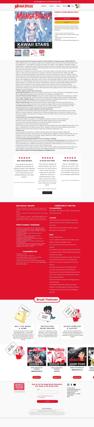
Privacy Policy (53, 420)
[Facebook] (71, 394)
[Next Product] (91, 366)
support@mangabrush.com (39, 225)
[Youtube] (74, 394)
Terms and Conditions (42, 420)
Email (38, 398)
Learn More (59, 20)
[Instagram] (68, 394)
